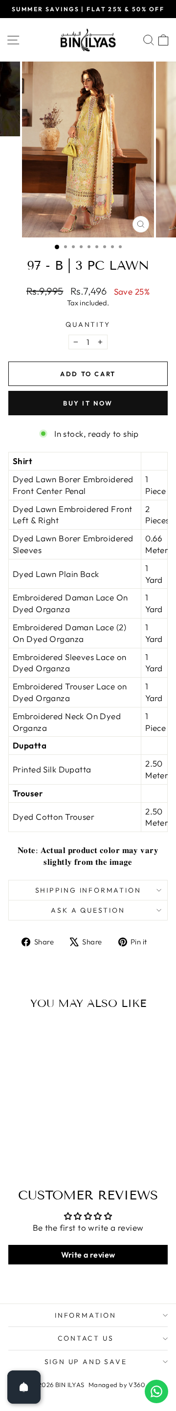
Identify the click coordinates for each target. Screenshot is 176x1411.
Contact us (86, 1338)
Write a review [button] (88, 1255)
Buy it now (88, 403)
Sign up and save (85, 1361)
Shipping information (88, 890)
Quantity (88, 324)
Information (85, 1315)
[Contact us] (156, 1391)
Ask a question (88, 910)
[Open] (24, 1387)
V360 (137, 1385)
